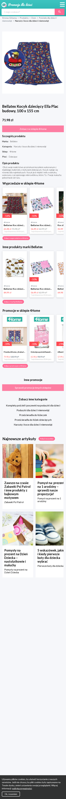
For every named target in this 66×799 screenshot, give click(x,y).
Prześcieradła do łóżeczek (33, 414)
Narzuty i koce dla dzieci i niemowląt (33, 424)
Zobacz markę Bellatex (13, 302)
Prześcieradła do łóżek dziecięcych (33, 419)
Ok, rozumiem (11, 794)
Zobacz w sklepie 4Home (33, 128)
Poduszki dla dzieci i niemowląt (33, 410)
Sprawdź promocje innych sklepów (33, 387)
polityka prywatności (22, 788)
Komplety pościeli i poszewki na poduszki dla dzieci (33, 405)
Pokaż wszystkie (46, 439)
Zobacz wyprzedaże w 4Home (16, 238)
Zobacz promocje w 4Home (15, 366)
